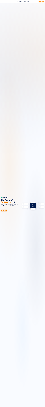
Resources (20, 1)
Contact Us (28, 1)
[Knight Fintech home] (3, 1)
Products (16, 1)
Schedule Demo (41, 1)
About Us (25, 1)
